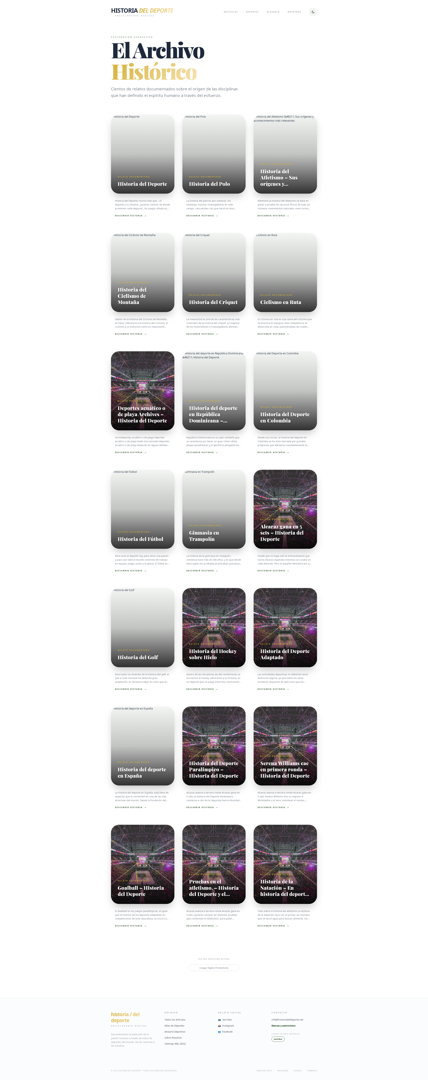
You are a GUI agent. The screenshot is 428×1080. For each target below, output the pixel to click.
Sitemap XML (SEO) (175, 1043)
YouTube (225, 1019)
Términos (312, 1070)
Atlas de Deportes (174, 1025)
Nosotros (294, 12)
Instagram (226, 1025)
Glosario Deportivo (175, 1031)
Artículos (231, 12)
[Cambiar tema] (313, 12)
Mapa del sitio (264, 1070)
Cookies (298, 1070)
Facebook (225, 1031)
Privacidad (282, 1070)
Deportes (252, 12)
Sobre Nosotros (173, 1037)
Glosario (273, 12)
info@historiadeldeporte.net (287, 1019)
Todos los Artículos (175, 1019)
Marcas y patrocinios (283, 1025)
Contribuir (278, 1039)
